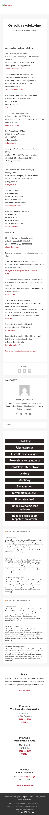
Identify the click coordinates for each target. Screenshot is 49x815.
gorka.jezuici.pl (10, 185)
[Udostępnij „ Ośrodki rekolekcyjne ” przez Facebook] (19, 370)
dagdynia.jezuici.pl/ (12, 345)
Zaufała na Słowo (12, 558)
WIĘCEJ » (24, 722)
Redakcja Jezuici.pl (24, 399)
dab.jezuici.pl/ (10, 294)
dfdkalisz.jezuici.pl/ (12, 125)
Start (10, 803)
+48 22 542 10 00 (24, 719)
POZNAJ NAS (24, 690)
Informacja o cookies (15, 806)
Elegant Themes (27, 797)
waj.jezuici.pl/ (10, 330)
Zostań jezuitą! (19, 803)
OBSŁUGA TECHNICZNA (25, 785)
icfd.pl (7, 107)
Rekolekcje (31, 30)
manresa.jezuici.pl (12, 226)
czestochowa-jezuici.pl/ (14, 89)
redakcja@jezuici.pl (27, 777)
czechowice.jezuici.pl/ (13, 69)
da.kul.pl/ (8, 318)
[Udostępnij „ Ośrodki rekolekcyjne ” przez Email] (29, 370)
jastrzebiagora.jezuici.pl (14, 205)
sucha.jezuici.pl (10, 143)
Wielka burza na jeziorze (14, 578)
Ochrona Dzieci (33, 803)
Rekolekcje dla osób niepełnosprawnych (20, 351)
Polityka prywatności (33, 806)
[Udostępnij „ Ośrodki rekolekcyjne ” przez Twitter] (24, 370)
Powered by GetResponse (24, 809)
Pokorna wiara (11, 538)
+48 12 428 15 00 (24, 751)
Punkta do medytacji (19, 532)
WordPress (27, 799)
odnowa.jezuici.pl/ (12, 247)
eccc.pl (7, 164)
